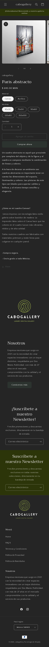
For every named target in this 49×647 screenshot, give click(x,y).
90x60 (34, 109)
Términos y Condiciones (16, 549)
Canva (8, 99)
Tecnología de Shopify (32, 642)
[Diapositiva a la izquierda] (19, 69)
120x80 (8, 115)
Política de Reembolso (15, 561)
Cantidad (5, 121)
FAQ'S (8, 543)
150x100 (23, 115)
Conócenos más (19, 385)
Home (8, 537)
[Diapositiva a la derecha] (30, 69)
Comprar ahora (24, 144)
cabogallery (19, 642)
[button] (5, 4)
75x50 (21, 109)
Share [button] (7, 267)
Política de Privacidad (14, 555)
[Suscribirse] (40, 441)
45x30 (8, 109)
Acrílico (21, 99)
